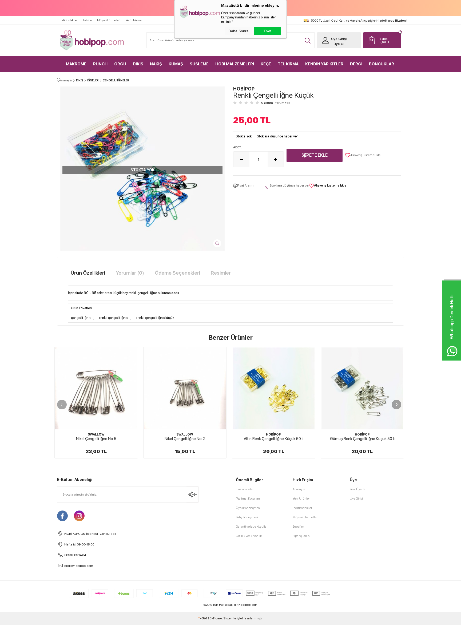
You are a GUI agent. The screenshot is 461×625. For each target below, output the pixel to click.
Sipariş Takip (301, 536)
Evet (267, 31)
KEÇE (266, 64)
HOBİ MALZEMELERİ (234, 64)
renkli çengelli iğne (113, 318)
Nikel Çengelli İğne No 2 (185, 438)
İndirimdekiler (69, 20)
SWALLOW (96, 434)
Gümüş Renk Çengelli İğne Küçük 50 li (362, 438)
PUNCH (100, 64)
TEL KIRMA (288, 64)
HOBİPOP (273, 434)
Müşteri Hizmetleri (108, 20)
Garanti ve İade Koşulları (252, 526)
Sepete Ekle (314, 155)
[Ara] (307, 41)
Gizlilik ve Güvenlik (249, 536)
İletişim (87, 20)
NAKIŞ (156, 64)
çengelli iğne (80, 318)
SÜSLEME (199, 64)
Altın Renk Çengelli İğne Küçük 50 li (273, 438)
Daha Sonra (238, 31)
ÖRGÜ (120, 64)
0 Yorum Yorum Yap (275, 103)
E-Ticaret (216, 618)
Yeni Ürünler (134, 20)
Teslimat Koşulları (248, 498)
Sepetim (298, 526)
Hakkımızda (244, 489)
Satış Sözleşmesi (247, 517)
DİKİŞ (138, 64)
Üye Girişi (339, 39)
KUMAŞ (176, 64)
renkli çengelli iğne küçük (155, 318)
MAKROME (76, 64)
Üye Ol (338, 44)
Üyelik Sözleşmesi (248, 508)
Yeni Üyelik (357, 489)
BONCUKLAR (381, 64)
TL (384, 40)
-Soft (204, 618)
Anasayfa (299, 489)
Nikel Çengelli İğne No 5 (96, 438)
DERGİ (356, 64)
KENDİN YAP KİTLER (324, 64)
